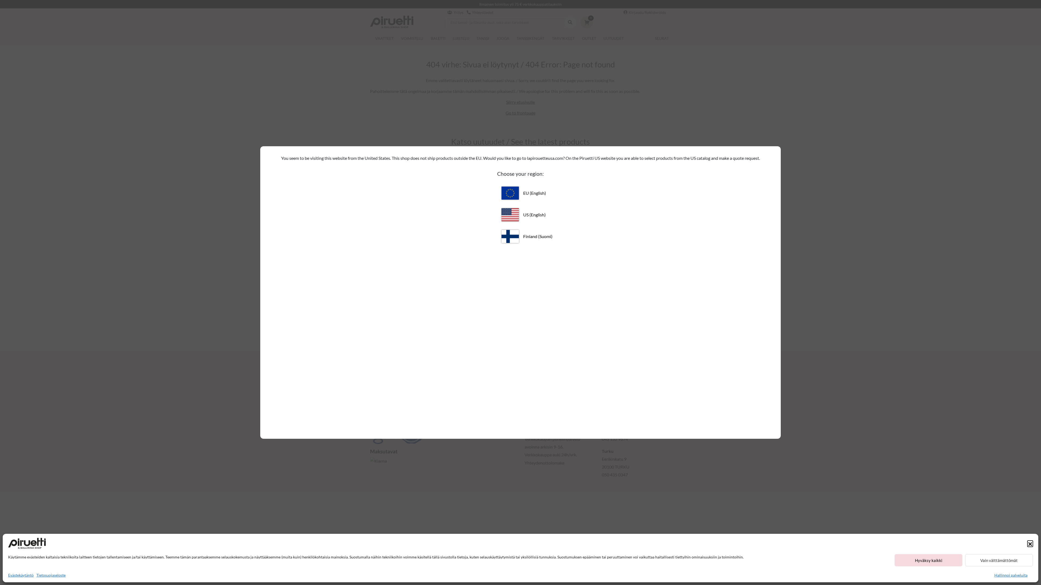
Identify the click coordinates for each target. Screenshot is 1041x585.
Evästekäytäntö (21, 575)
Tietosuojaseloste (51, 575)
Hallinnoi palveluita (1010, 575)
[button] (1030, 543)
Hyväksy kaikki (928, 560)
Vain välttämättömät (999, 560)
